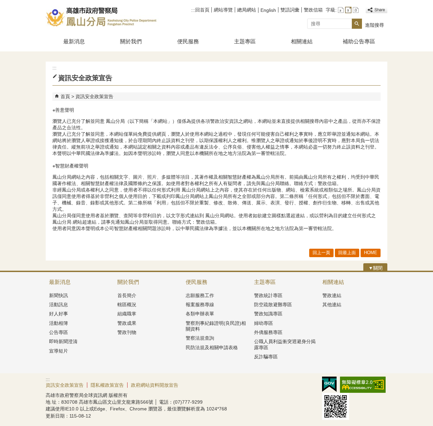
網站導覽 (223, 10)
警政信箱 (313, 10)
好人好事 (58, 313)
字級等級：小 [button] (341, 10)
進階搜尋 (374, 25)
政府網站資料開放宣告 (154, 385)
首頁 (65, 96)
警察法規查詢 (200, 338)
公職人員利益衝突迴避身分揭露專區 (285, 344)
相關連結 (302, 41)
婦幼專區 (263, 323)
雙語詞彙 (289, 10)
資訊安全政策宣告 (94, 96)
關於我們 (131, 41)
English (268, 10)
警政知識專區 (268, 313)
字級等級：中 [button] (348, 10)
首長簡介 (126, 295)
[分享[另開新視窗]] (376, 10)
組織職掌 (126, 313)
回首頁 (202, 10)
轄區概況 (126, 304)
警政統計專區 (268, 295)
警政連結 (331, 295)
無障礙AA (363, 385)
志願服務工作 (200, 295)
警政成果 (126, 323)
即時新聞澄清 (63, 341)
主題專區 (245, 41)
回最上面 (347, 252)
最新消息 (74, 41)
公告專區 (58, 332)
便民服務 (188, 41)
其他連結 (331, 304)
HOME (370, 252)
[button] (357, 24)
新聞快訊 (58, 295)
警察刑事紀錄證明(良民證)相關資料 (216, 326)
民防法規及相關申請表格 (212, 347)
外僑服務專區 (268, 332)
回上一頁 (321, 252)
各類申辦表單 (200, 313)
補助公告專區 (359, 41)
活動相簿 (58, 323)
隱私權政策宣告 (107, 385)
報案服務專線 (200, 304)
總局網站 (246, 10)
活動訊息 (58, 304)
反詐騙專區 (266, 356)
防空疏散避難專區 (273, 304)
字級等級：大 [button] (356, 10)
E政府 (329, 384)
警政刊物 (126, 332)
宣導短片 (58, 351)
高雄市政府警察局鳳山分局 (103, 16)
